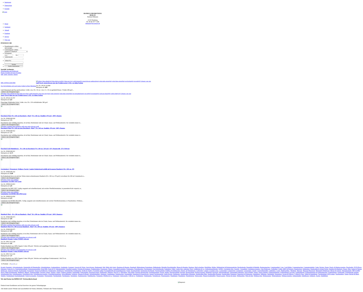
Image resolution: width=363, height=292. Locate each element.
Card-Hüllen (288, 267)
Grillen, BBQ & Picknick (285, 269)
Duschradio (349, 267)
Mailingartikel (285, 271)
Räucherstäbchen (224, 272)
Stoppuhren (278, 274)
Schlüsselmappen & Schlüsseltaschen (316, 272)
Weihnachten (241, 276)
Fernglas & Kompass (84, 269)
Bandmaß (133, 267)
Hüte (349, 269)
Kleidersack (60, 271)
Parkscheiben (84, 272)
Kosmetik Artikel (98, 271)
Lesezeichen (247, 271)
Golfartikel (274, 269)
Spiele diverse (168, 274)
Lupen (278, 271)
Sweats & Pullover (288, 274)
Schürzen (74, 274)
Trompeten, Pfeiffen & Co (104, 276)
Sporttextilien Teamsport (229, 274)
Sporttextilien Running (214, 274)
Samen (256, 272)
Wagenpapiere (165, 276)
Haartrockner (298, 269)
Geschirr (237, 269)
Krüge (128, 271)
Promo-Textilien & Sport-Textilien (11, 73)
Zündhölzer (324, 276)
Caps (281, 267)
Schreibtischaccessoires (40, 274)
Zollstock (312, 276)
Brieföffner (208, 267)
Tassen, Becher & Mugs (351, 274)
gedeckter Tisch (188, 269)
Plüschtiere (124, 272)
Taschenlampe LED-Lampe (326, 274)
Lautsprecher (231, 271)
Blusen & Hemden (182, 267)
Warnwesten (198, 276)
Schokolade (340, 272)
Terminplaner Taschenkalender (15, 276)
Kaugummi (30, 271)
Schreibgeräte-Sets (6, 274)
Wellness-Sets (258, 276)
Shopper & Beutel (83, 274)
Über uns (7, 40)
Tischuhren (73, 276)
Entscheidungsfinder (21, 269)
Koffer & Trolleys (87, 271)
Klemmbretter (69, 271)
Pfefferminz (103, 272)
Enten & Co (11, 269)
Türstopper (116, 276)
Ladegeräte (199, 271)
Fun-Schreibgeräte (158, 269)
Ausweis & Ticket (79, 267)
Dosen (327, 267)
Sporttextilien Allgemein (188, 274)
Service (7, 36)
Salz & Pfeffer (249, 272)
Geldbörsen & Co (199, 269)
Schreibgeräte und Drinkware (9, 71)
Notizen (53, 272)
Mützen (27, 272)
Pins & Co (117, 272)
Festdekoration (95, 269)
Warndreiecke (190, 276)
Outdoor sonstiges (66, 272)
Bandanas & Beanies (123, 267)
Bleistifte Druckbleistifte (168, 267)
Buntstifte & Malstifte (252, 267)
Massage (299, 271)
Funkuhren (167, 269)
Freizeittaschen (138, 269)
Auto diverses (90, 267)
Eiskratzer (4, 269)
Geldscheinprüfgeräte (211, 269)
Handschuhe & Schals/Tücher (319, 269)
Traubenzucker (82, 276)
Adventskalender (18, 267)
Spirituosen (176, 274)
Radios (167, 272)
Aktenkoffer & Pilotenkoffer (31, 267)
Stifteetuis (263, 274)
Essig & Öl (51, 269)
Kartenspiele (22, 271)
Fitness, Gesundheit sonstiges (117, 269)
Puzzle (162, 272)
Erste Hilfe (44, 269)
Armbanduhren (55, 267)
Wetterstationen (276, 276)
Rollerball (209, 272)
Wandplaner (173, 276)
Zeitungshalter (297, 276)
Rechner (182, 272)
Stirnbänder (270, 274)
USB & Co (131, 276)
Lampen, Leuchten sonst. (211, 271)
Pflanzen (110, 272)
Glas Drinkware (265, 269)
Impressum (8, 2)
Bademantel (98, 267)
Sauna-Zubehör (263, 272)
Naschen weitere (45, 272)
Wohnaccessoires (287, 276)
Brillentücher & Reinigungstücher (227, 267)
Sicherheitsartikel (95, 274)
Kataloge (7, 33)
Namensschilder (34, 272)
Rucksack (215, 272)
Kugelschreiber (135, 271)
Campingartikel (275, 267)
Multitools (21, 272)
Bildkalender (157, 267)
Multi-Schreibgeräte (11, 272)
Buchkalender (241, 267)
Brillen (214, 267)
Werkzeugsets (267, 276)
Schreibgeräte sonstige (352, 272)
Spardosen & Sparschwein (141, 274)
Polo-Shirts (131, 272)
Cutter (317, 267)
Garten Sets (179, 269)
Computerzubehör (309, 267)
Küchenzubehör (160, 271)
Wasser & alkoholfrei (209, 276)
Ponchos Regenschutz (141, 272)
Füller (173, 269)
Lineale (254, 271)
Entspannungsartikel (34, 269)
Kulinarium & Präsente (147, 271)
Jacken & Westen (13, 271)
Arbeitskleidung (45, 267)
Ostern (58, 272)
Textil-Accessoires (30, 276)
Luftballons (272, 271)
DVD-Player (357, 267)
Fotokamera (129, 269)
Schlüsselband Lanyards (287, 272)
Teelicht (3, 276)
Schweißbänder (66, 274)
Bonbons (191, 267)
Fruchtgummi (148, 269)
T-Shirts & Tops (299, 274)
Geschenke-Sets (228, 269)
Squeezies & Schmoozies (244, 274)
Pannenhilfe (76, 272)
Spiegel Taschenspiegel (156, 274)
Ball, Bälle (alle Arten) (109, 267)
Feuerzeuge (103, 269)
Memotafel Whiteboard (323, 271)
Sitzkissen (103, 274)
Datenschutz (8, 5)
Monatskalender (346, 271)
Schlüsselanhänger (273, 272)
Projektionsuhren (154, 272)
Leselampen (239, 271)
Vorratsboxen (156, 276)
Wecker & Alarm (231, 276)
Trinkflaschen (91, 276)
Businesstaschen (265, 267)
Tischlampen (66, 276)
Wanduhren (181, 276)
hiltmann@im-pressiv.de (92, 23)
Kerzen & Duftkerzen (41, 271)
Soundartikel (128, 274)
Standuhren (256, 274)
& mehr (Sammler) (6, 267)
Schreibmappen (17, 274)
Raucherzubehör (174, 272)
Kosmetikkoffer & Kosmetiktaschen (115, 271)
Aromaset (71, 267)
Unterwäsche (124, 276)
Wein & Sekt (249, 276)
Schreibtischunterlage (54, 274)
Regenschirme (190, 272)
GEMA (220, 269)
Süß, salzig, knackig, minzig (9, 74)
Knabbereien (77, 271)
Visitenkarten (148, 276)
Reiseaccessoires (200, 272)
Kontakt (7, 9)
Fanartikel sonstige (71, 269)
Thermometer (48, 276)
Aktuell (7, 30)
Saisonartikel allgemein (237, 272)
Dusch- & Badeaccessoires (337, 267)
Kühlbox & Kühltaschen (172, 271)
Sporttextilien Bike (201, 274)
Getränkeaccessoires (254, 269)
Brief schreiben (199, 267)
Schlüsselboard (299, 272)
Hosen (345, 269)
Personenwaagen (94, 272)
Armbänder (64, 267)
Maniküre (293, 271)
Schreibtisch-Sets (28, 274)
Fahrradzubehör (60, 269)
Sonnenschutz (119, 274)
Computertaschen (297, 267)
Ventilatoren (139, 276)
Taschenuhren (339, 274)
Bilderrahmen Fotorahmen (144, 267)
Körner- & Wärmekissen (188, 271)
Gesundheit (243, 269)
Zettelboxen (305, 276)
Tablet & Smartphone (311, 274)
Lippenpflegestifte (262, 271)
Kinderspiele (52, 271)
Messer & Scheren (335, 271)
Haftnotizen (306, 269)
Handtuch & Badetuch (335, 269)
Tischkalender (57, 276)
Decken (321, 267)
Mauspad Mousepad (309, 271)
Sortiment (7, 27)
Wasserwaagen (220, 276)
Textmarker (40, 276)
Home (6, 24)
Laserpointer (223, 271)
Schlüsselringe (332, 272)
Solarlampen (111, 274)
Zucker (318, 276)
